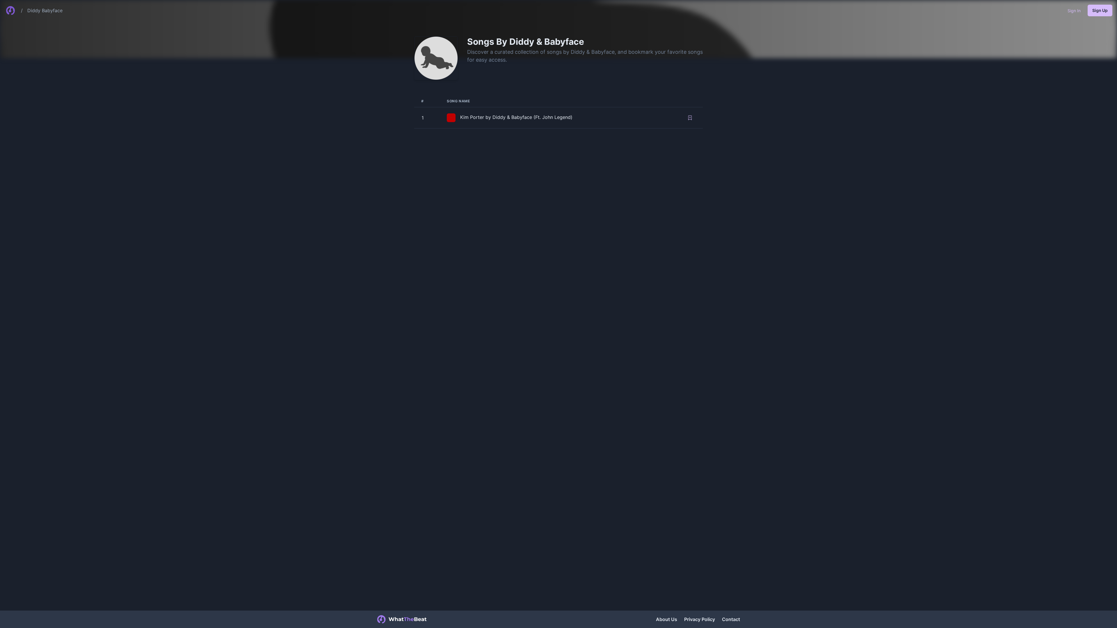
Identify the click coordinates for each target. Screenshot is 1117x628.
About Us (666, 619)
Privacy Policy (699, 619)
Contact (731, 619)
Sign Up (1100, 10)
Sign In (1074, 10)
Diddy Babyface (45, 10)
